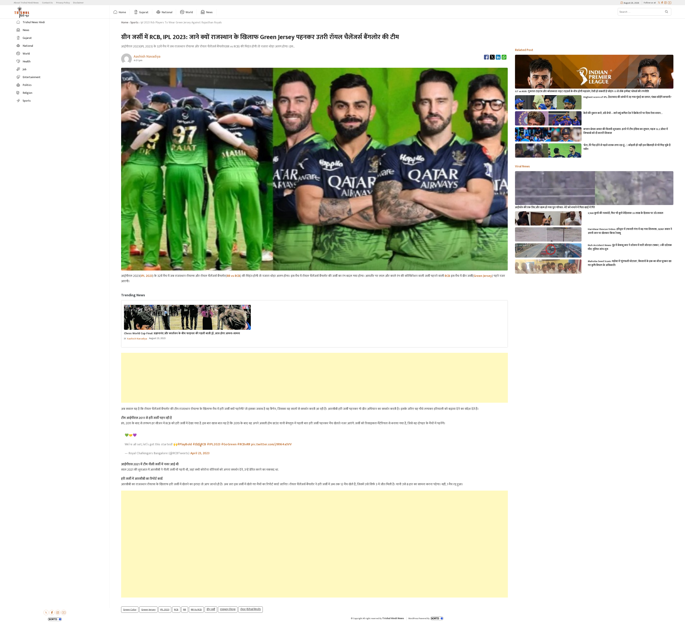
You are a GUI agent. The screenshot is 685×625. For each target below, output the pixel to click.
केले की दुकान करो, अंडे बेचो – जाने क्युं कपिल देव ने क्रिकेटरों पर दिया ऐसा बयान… (623, 113)
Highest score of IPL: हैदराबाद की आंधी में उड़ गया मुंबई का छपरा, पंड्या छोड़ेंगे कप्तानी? (627, 97)
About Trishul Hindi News (26, 3)
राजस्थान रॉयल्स (227, 609)
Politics (27, 85)
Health (27, 61)
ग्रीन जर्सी (211, 609)
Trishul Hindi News (393, 618)
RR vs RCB (233, 276)
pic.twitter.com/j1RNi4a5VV (271, 444)
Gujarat (143, 12)
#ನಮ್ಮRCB (199, 444)
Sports (27, 100)
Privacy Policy (63, 3)
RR (184, 609)
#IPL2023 (213, 444)
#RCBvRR (243, 444)
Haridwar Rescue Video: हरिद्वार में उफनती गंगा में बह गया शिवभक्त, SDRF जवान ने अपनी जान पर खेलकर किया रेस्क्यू (630, 231)
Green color (129, 609)
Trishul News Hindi (34, 22)
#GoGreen (229, 444)
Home (122, 12)
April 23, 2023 (199, 453)
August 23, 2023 (157, 338)
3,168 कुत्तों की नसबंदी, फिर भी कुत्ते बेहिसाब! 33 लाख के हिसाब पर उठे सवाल (625, 213)
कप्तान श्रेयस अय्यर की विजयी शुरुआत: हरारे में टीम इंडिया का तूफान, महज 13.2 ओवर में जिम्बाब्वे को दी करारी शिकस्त (625, 131)
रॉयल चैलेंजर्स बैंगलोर (250, 609)
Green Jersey (483, 276)
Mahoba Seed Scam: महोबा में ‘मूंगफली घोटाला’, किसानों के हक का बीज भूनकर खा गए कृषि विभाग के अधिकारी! (629, 263)
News (209, 12)
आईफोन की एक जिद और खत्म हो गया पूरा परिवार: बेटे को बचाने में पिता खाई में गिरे (555, 207)
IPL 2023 (146, 276)
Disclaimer (78, 3)
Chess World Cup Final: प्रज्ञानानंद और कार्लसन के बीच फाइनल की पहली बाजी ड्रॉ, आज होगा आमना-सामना (182, 333)
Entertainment (31, 77)
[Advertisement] (314, 378)
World (189, 12)
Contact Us (47, 3)
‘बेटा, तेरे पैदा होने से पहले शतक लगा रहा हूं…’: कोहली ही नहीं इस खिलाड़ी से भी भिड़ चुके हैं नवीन (627, 147)
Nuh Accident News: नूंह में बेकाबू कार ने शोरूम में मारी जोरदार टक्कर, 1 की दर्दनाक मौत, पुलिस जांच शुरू (630, 247)
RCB (447, 276)
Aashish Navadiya (137, 339)
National (167, 12)
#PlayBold (184, 444)
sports (134, 22)
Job (24, 69)
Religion (27, 93)
